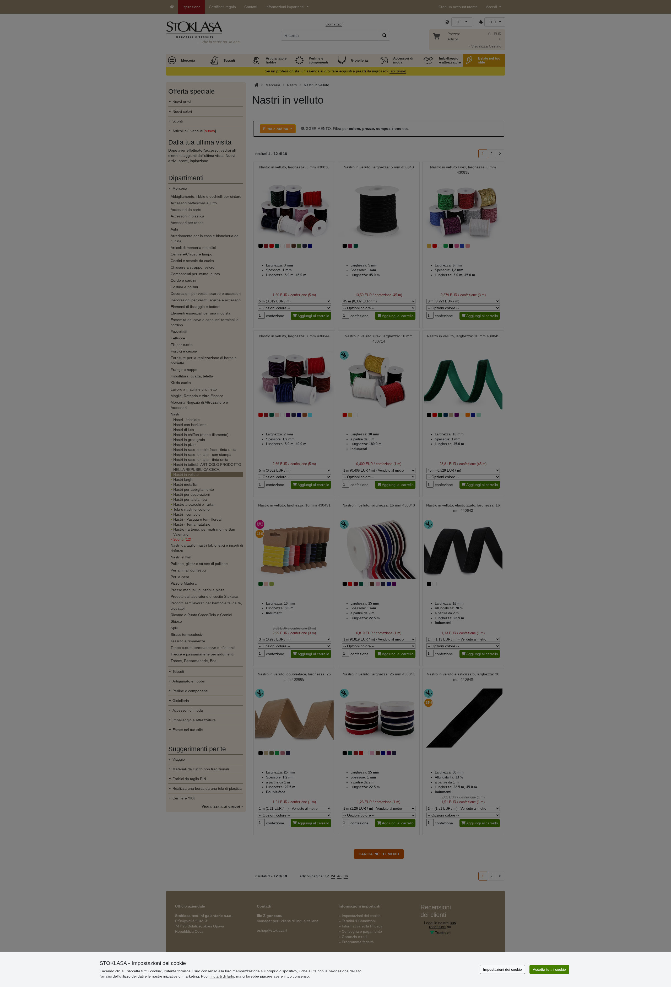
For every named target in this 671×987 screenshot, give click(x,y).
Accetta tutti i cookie (549, 969)
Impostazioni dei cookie (502, 969)
